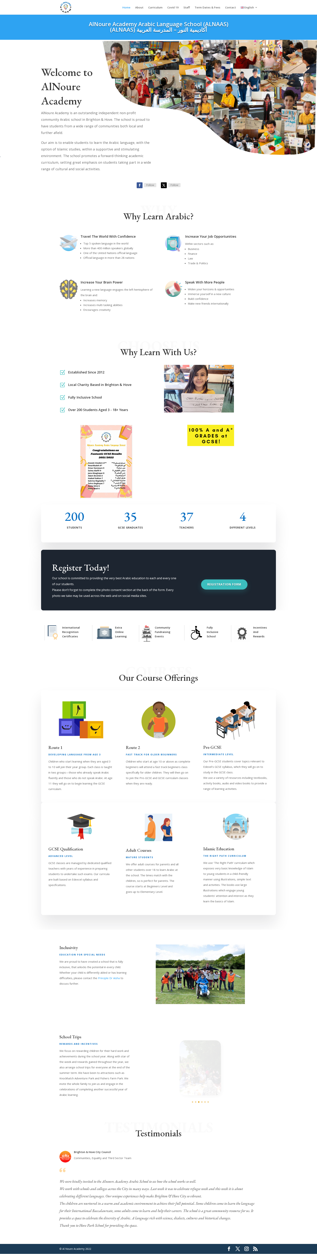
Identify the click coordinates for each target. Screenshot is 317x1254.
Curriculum (155, 7)
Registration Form (224, 584)
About (139, 7)
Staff (186, 7)
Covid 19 (173, 7)
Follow (150, 185)
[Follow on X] (164, 185)
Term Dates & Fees (207, 7)
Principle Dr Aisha (109, 978)
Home (126, 7)
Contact (230, 7)
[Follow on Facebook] (140, 185)
